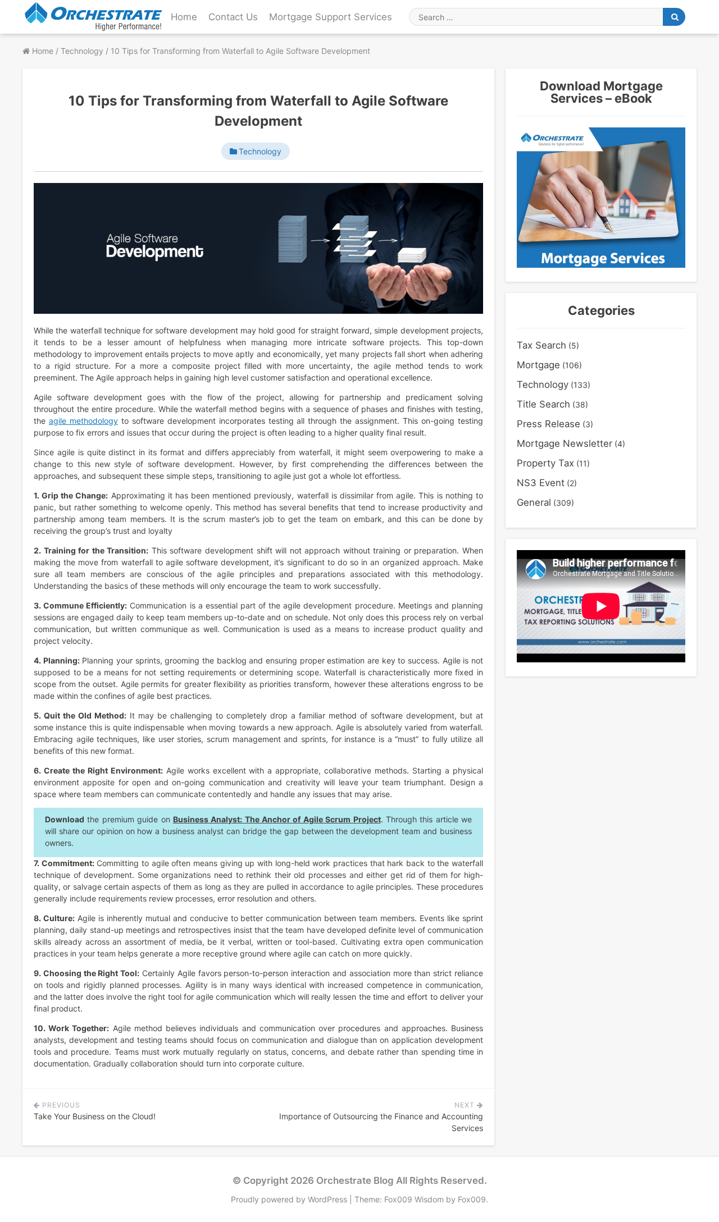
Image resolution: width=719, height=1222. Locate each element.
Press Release (548, 423)
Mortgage (538, 364)
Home (184, 16)
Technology (260, 151)
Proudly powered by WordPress (290, 1199)
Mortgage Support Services (330, 16)
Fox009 (472, 1199)
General (534, 502)
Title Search (543, 404)
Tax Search (541, 345)
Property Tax (545, 463)
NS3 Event (541, 482)
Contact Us (233, 16)
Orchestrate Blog (355, 1180)
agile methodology (83, 420)
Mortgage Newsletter (564, 443)
